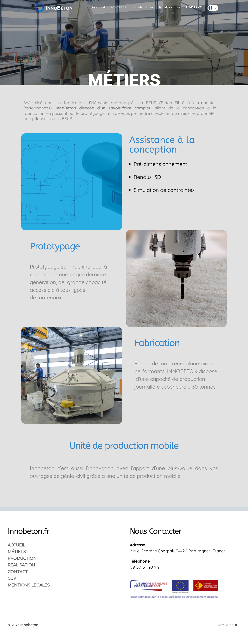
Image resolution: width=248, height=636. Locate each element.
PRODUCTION (22, 558)
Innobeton (29, 625)
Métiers (119, 7)
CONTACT (18, 571)
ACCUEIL (16, 544)
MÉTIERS (17, 551)
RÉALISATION (21, 564)
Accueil (98, 7)
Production (142, 7)
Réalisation (169, 7)
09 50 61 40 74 (144, 567)
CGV (12, 578)
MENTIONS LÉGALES (29, 585)
